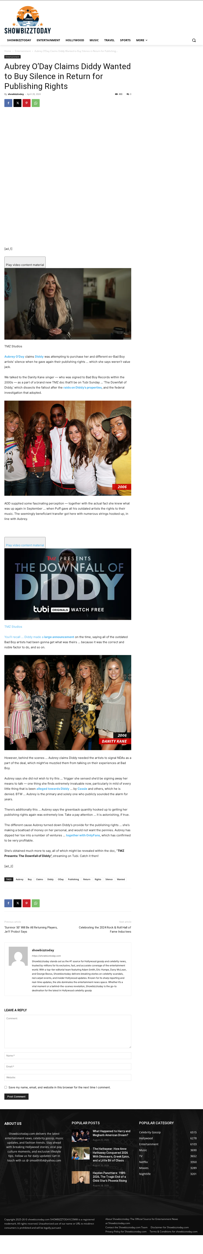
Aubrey (19, 879)
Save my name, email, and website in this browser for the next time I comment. (60, 1087)
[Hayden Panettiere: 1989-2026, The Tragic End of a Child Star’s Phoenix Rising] (81, 1177)
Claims (39, 879)
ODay (61, 879)
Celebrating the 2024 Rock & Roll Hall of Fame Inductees (105, 929)
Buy (30, 879)
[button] (194, 40)
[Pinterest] (27, 103)
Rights (98, 879)
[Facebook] (8, 103)
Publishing (73, 879)
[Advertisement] (96, 1244)
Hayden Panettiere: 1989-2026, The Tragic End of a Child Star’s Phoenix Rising (110, 1176)
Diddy (50, 879)
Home (7, 51)
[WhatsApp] (36, 103)
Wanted (121, 879)
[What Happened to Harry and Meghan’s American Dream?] (81, 1135)
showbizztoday (16, 94)
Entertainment (23, 51)
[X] (17, 103)
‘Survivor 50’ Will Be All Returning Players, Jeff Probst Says (30, 929)
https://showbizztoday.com (46, 955)
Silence (109, 879)
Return (86, 879)
